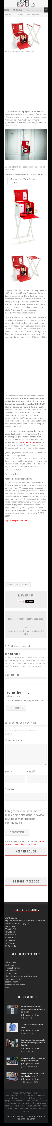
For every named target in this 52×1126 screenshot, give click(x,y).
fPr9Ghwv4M (10, 946)
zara (7, 987)
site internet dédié (29, 442)
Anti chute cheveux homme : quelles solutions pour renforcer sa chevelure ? (33, 1009)
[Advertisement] (26, 82)
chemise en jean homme (16, 984)
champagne (12, 584)
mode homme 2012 (13, 979)
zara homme (10, 970)
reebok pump (11, 973)
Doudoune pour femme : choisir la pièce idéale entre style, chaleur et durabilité (33, 1042)
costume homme (12, 981)
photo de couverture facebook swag (21, 976)
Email (31, 771)
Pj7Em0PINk (10, 940)
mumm (25, 584)
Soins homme (18, 692)
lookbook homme (12, 968)
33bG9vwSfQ (10, 929)
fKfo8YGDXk (10, 937)
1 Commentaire (29, 51)
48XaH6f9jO (10, 932)
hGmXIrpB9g (10, 934)
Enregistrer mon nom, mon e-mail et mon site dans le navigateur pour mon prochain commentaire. (25, 816)
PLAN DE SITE (30, 1116)
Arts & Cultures (33, 15)
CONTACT (31, 1119)
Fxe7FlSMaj (10, 926)
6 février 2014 (13, 696)
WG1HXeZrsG (11, 918)
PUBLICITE (41, 1116)
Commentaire (13, 740)
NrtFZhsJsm (10, 943)
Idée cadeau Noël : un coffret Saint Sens (25, 618)
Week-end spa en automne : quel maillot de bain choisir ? (32, 1074)
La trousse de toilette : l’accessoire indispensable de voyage (33, 1059)
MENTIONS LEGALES (15, 1116)
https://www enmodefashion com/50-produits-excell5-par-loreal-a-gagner (25, 922)
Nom (9, 771)
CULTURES (19, 15)
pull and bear (11, 962)
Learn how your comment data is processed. (24, 842)
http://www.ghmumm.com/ (16, 520)
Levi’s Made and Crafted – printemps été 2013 (26, 632)
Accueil (8, 15)
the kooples (10, 965)
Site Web (10, 789)
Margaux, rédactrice (31, 1015)
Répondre (16, 707)
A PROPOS (21, 1119)
